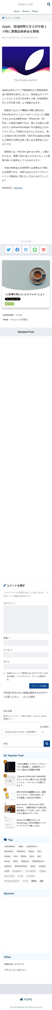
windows (8, 866)
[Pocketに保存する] (43, 249)
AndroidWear (10, 846)
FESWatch (21, 851)
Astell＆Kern (31, 846)
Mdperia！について (14, 964)
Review (25, 11)
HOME (27, 999)
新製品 (25, 319)
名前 (7, 638)
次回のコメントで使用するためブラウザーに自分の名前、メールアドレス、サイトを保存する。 (27, 676)
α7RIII (7, 871)
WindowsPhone (21, 866)
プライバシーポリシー (15, 970)
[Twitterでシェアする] (8, 249)
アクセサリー (17, 871)
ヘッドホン (30, 876)
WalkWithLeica (38, 861)
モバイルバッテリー (12, 881)
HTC (39, 851)
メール (8, 650)
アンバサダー (31, 871)
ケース (20, 876)
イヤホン (42, 871)
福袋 (41, 881)
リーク (25, 881)
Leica (32, 856)
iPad (15, 856)
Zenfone (42, 866)
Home (16, 11)
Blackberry (9, 851)
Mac (39, 856)
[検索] (47, 744)
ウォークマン (10, 876)
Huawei (7, 856)
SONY (15, 861)
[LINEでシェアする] (34, 249)
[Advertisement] (26, 212)
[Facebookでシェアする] (17, 249)
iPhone (23, 856)
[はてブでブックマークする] (26, 249)
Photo (35, 11)
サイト (6, 661)
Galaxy (31, 851)
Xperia (32, 866)
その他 (19, 315)
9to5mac (18, 188)
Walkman (25, 861)
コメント (9, 603)
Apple (15, 319)
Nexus (7, 861)
